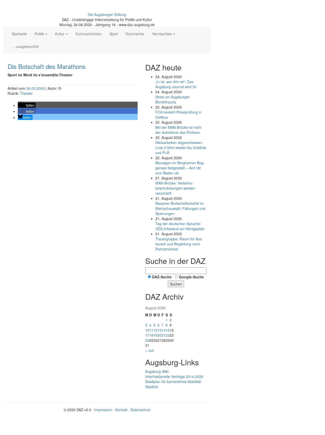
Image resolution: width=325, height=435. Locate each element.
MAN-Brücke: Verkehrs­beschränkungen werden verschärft (175, 188)
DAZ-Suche (162, 276)
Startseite (19, 33)
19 (155, 335)
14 (163, 330)
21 (163, 335)
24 (147, 340)
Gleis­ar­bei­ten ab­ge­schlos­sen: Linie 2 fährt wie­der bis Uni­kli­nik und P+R (180, 147)
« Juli (149, 350)
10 (147, 330)
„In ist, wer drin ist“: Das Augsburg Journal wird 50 (176, 84)
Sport (113, 33)
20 (159, 335)
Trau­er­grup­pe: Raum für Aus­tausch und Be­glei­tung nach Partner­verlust (179, 243)
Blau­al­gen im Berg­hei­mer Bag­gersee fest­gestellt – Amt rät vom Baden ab (180, 167)
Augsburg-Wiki (157, 371)
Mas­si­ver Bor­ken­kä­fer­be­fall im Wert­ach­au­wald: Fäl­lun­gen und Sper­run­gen (180, 208)
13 (159, 330)
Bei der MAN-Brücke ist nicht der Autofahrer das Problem (178, 130)
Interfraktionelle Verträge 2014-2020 (174, 376)
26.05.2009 (36, 88)
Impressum (103, 409)
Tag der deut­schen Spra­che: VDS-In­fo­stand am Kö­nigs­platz (179, 226)
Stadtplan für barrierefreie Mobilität (173, 381)
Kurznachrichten (89, 33)
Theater (26, 93)
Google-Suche (191, 276)
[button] (27, 105)
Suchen (176, 283)
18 (151, 335)
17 (147, 335)
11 (151, 330)
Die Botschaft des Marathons (47, 66)
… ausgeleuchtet (25, 46)
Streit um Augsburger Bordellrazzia (172, 99)
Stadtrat (151, 386)
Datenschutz (141, 409)
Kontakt (121, 409)
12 (155, 330)
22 (168, 335)
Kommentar (135, 33)
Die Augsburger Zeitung (107, 14)
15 (168, 330)
